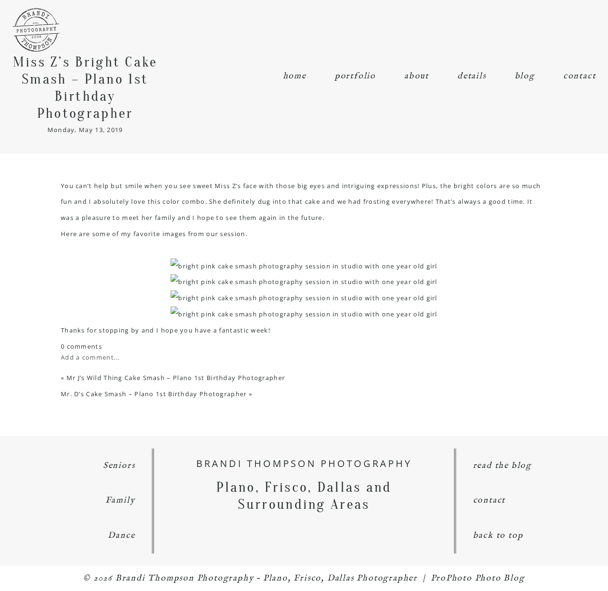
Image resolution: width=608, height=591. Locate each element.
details (471, 76)
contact (579, 76)
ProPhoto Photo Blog (478, 578)
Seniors (119, 465)
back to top (498, 535)
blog (525, 76)
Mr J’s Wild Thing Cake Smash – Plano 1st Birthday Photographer (175, 377)
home (294, 76)
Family (120, 500)
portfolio (355, 76)
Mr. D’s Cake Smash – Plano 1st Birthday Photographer (154, 394)
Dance (121, 535)
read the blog (502, 465)
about (416, 76)
